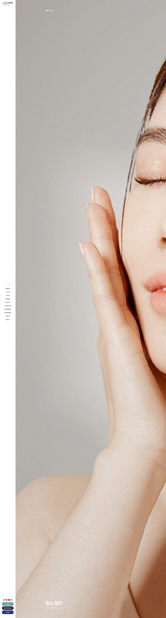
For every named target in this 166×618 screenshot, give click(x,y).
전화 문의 (8, 612)
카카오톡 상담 (8, 608)
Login (9, 284)
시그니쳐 (8, 292)
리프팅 (7, 295)
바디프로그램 (8, 305)
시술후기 (8, 316)
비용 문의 (8, 604)
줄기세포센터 (8, 309)
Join (6, 284)
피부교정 (8, 302)
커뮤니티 (8, 319)
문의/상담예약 (7, 312)
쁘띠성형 (8, 299)
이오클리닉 (7, 288)
